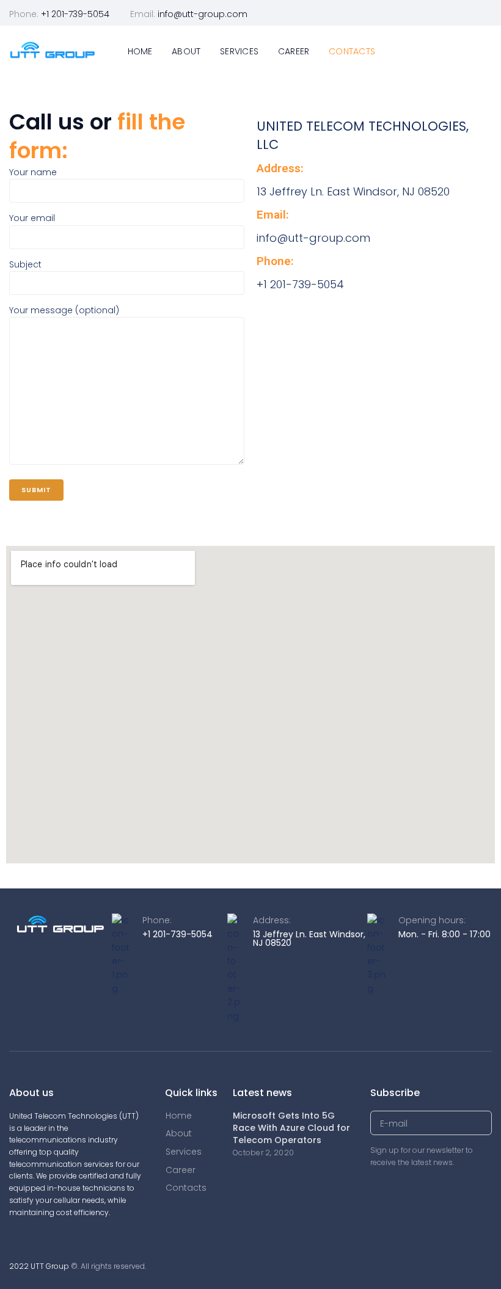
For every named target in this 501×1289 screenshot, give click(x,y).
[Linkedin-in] (487, 13)
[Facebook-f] (469, 13)
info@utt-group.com (202, 14)
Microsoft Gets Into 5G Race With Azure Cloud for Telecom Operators (291, 1127)
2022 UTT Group (39, 1266)
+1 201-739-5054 (75, 14)
